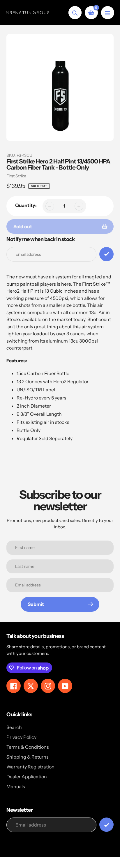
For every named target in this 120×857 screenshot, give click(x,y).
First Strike (16, 176)
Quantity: (26, 205)
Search (14, 727)
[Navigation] (107, 12)
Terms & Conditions (27, 747)
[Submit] (106, 825)
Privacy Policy (21, 737)
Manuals (15, 786)
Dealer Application (26, 776)
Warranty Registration (30, 767)
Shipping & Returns (27, 757)
